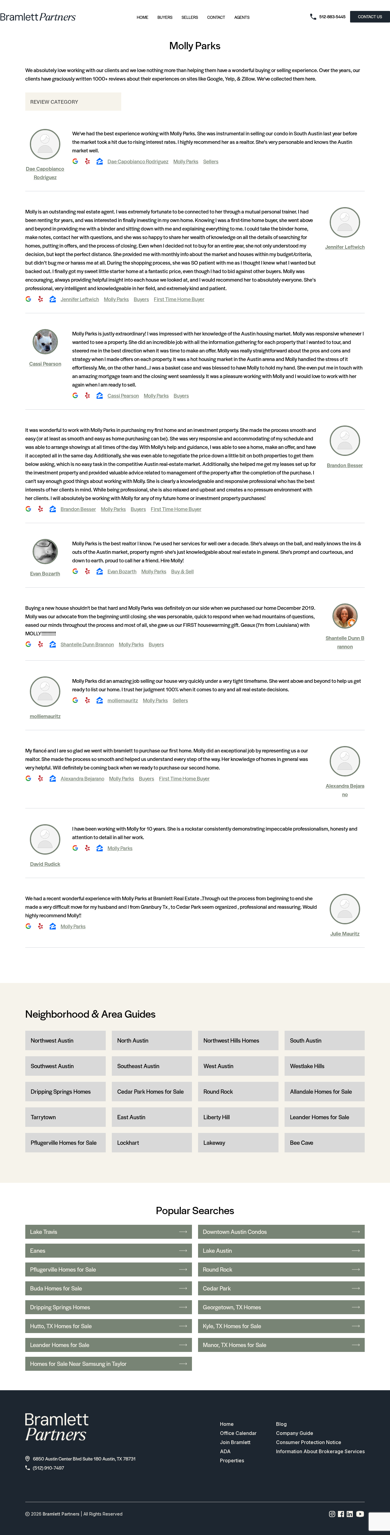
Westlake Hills (307, 1066)
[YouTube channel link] (360, 1514)
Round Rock (218, 1091)
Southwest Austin (52, 1066)
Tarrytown (43, 1117)
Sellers (190, 17)
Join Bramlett (235, 1442)
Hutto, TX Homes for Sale (61, 1326)
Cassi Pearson (45, 363)
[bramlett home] (38, 17)
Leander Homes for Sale (319, 1117)
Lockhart (128, 1142)
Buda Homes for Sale (56, 1288)
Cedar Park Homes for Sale (150, 1091)
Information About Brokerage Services (320, 1451)
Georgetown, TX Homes (232, 1307)
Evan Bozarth (45, 573)
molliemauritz (45, 716)
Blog (281, 1424)
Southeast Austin (138, 1066)
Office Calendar (238, 1433)
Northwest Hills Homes (231, 1040)
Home (142, 17)
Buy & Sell (182, 571)
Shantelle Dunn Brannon (87, 644)
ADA (225, 1451)
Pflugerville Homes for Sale (64, 1142)
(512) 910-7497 (48, 1467)
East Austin (131, 1117)
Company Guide (294, 1433)
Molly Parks (185, 161)
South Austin (305, 1040)
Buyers (165, 17)
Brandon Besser (345, 465)
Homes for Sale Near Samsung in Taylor (78, 1364)
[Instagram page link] (332, 1514)
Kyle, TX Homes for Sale (232, 1326)
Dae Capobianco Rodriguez (138, 161)
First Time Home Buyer (179, 299)
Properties (232, 1460)
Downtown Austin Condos (235, 1232)
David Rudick (45, 863)
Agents (242, 17)
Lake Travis (43, 1232)
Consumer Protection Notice (308, 1442)
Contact (216, 17)
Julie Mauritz (345, 933)
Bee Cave (301, 1142)
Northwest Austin (52, 1040)
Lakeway (214, 1142)
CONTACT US (370, 16)
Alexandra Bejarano (82, 778)
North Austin (132, 1040)
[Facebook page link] (341, 1514)
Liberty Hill (217, 1117)
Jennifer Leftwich (345, 246)
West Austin (218, 1066)
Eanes (37, 1250)
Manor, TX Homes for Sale (234, 1345)
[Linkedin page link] (350, 1514)
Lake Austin (217, 1250)
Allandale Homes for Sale (321, 1091)
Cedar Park (217, 1288)
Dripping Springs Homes (61, 1091)
